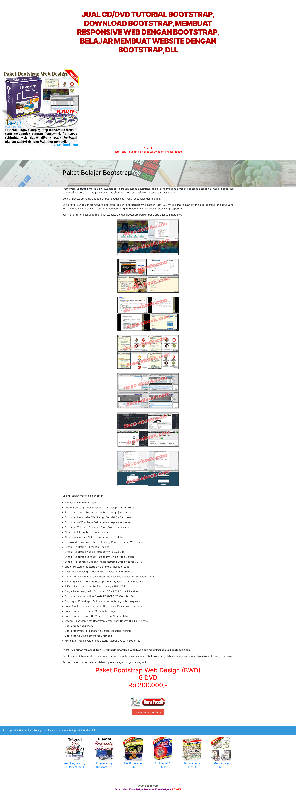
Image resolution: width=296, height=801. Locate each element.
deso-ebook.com (148, 785)
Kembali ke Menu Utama (148, 712)
